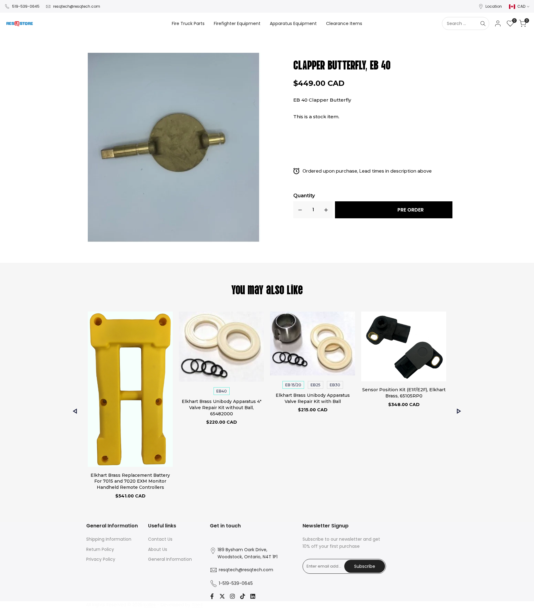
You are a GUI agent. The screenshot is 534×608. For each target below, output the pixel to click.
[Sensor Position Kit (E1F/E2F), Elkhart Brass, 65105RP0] (403, 347)
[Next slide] (459, 411)
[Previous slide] (75, 411)
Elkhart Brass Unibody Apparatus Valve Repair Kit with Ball (313, 398)
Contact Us (160, 539)
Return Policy (100, 549)
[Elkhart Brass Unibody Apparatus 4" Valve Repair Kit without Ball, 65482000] (221, 348)
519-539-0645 (26, 6)
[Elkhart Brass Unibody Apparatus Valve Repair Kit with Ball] (312, 344)
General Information (170, 559)
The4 (197, 605)
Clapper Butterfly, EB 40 (342, 64)
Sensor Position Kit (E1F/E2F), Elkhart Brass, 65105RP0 (404, 393)
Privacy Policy (100, 559)
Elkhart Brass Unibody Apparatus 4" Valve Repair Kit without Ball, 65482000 (221, 407)
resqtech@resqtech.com (76, 6)
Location (493, 6)
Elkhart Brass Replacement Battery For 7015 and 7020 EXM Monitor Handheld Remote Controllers (130, 481)
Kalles (150, 605)
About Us (157, 549)
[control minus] (300, 209)
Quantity (304, 196)
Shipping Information (108, 539)
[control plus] (326, 209)
